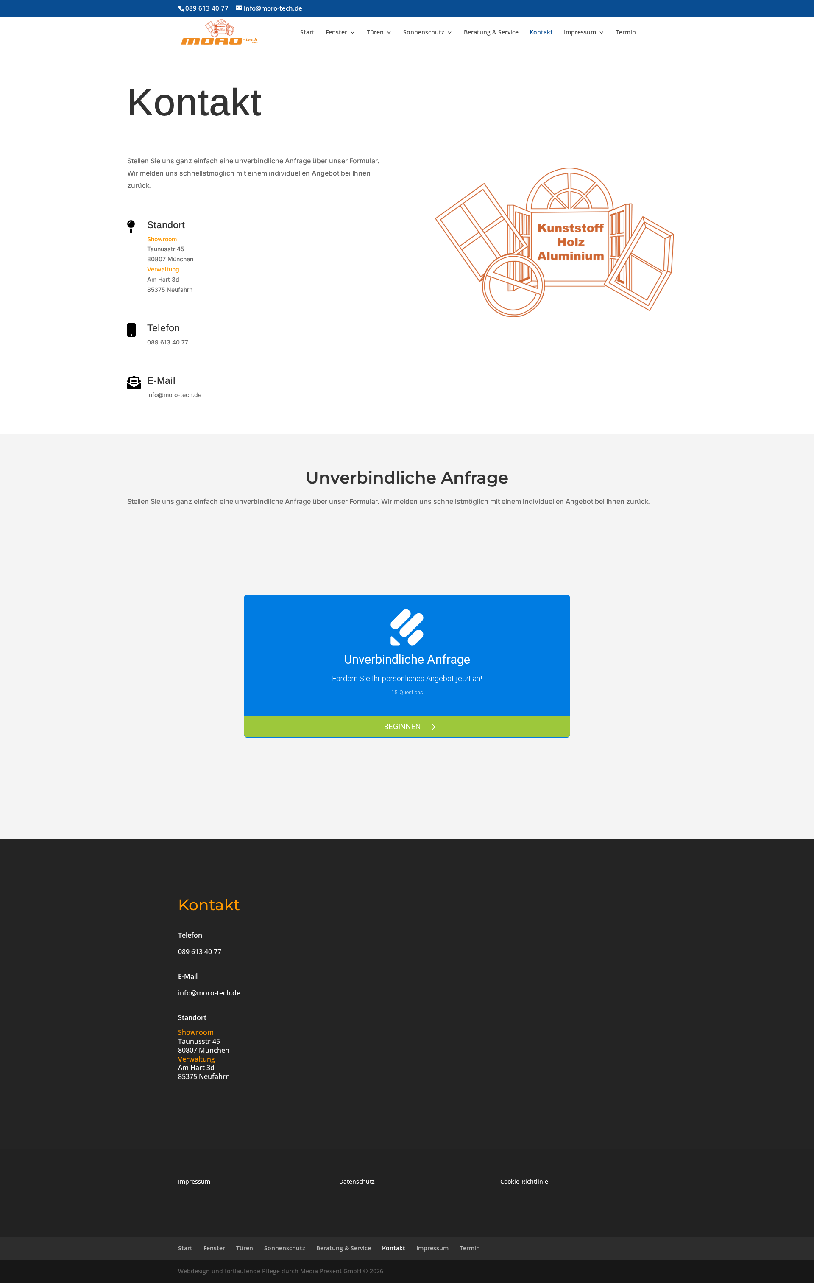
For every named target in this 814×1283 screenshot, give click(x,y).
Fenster (336, 32)
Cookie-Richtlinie (524, 1181)
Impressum (580, 32)
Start (307, 32)
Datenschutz (357, 1181)
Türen (375, 32)
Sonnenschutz (423, 32)
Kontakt (541, 32)
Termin (626, 32)
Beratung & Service (491, 32)
